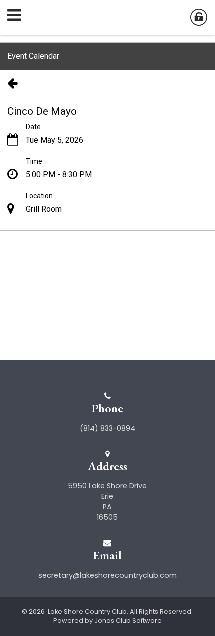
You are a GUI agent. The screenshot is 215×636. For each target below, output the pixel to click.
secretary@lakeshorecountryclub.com (107, 575)
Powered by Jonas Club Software (108, 620)
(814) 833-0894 (108, 429)
